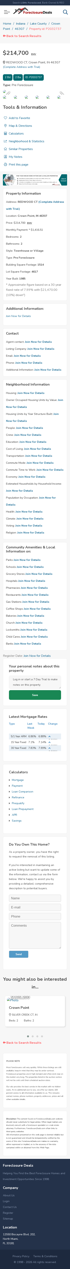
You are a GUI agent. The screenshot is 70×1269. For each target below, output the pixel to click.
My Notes (15, 157)
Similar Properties (20, 149)
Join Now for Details (18, 316)
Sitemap (8, 1219)
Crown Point (19, 1007)
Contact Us (10, 1207)
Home (7, 24)
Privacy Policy (21, 1256)
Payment (17, 786)
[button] (28, 1036)
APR (14, 815)
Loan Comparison (22, 791)
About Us (9, 1195)
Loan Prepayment (22, 809)
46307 (19, 29)
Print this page (18, 164)
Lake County (38, 24)
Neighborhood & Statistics (26, 141)
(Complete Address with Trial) (21, 67)
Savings (17, 821)
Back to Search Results (23, 36)
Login (6, 1201)
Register (8, 1213)
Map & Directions (20, 126)
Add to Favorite (19, 118)
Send (19, 954)
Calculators (16, 133)
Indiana (20, 24)
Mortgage (18, 780)
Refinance (18, 797)
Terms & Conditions (45, 1256)
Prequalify (18, 803)
